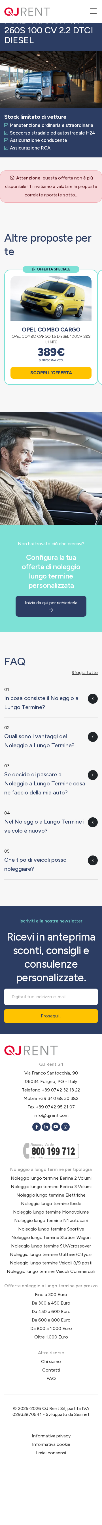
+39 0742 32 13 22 (61, 1090)
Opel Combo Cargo (51, 329)
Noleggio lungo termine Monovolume (51, 1212)
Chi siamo (51, 1361)
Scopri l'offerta (51, 372)
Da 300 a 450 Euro (51, 1303)
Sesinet (82, 1414)
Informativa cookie (51, 1444)
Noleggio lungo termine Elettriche (51, 1195)
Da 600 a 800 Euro (51, 1320)
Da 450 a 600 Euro (51, 1311)
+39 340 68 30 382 (58, 1098)
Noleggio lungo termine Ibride (51, 1203)
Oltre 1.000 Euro (51, 1337)
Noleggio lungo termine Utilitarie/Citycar (51, 1254)
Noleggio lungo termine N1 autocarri (51, 1220)
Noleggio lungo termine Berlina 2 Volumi (51, 1178)
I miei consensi (51, 1452)
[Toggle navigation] (93, 11)
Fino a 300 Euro (51, 1294)
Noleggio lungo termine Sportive (51, 1229)
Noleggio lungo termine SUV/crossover (51, 1246)
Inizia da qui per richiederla (51, 602)
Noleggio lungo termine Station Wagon (51, 1237)
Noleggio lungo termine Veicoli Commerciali (51, 1271)
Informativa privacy (51, 1436)
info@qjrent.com (51, 1115)
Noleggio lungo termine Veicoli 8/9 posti (51, 1263)
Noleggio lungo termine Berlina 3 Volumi (51, 1186)
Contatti (51, 1370)
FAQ (51, 1378)
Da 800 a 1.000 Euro (51, 1328)
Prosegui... (51, 1016)
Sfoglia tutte (85, 672)
